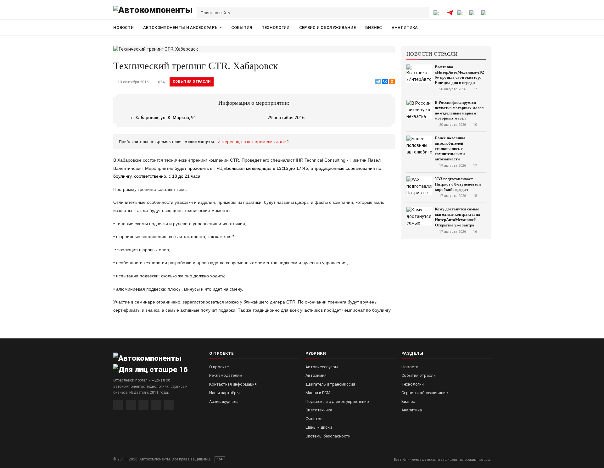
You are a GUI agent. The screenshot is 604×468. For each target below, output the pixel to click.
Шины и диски (318, 427)
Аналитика (405, 27)
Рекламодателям (225, 375)
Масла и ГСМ (317, 392)
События (241, 27)
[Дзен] (156, 405)
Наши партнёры (224, 392)
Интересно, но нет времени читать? (253, 141)
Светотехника (318, 410)
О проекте (219, 367)
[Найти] (423, 12)
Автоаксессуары (321, 367)
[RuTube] (118, 405)
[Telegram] (378, 81)
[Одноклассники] (392, 81)
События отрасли (191, 82)
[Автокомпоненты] (153, 13)
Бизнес (373, 27)
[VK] (143, 405)
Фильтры (314, 418)
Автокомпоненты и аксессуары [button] (181, 27)
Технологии (276, 27)
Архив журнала (223, 401)
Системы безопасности (327, 436)
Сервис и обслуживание (327, 27)
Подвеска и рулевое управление (337, 401)
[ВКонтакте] (385, 81)
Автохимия (316, 375)
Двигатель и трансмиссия (330, 384)
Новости (123, 27)
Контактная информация (233, 384)
